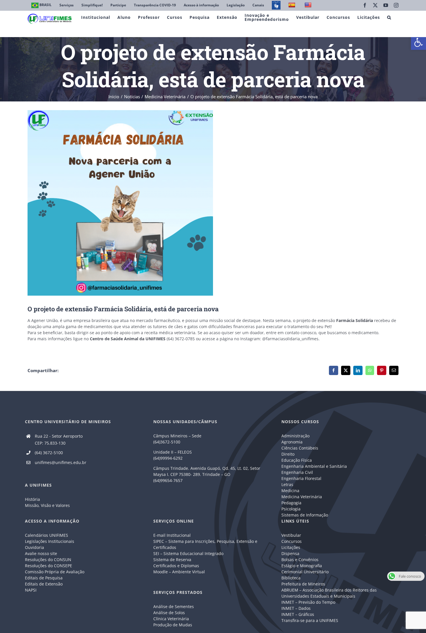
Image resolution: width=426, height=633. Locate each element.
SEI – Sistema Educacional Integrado (188, 553)
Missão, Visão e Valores (47, 505)
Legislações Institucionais (49, 541)
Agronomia (292, 442)
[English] (309, 5)
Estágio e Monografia (301, 565)
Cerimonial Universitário (305, 571)
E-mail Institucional (172, 535)
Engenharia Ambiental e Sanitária (314, 466)
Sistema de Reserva (172, 559)
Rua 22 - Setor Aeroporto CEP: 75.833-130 (59, 439)
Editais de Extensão (44, 584)
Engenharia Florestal (301, 478)
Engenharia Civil (297, 472)
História (32, 499)
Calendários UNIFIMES (46, 535)
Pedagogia (291, 502)
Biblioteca (291, 578)
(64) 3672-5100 (49, 452)
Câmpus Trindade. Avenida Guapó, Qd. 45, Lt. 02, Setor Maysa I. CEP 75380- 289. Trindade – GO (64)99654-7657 (206, 474)
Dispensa (290, 553)
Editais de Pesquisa (44, 578)
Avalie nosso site (41, 553)
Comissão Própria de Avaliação (54, 571)
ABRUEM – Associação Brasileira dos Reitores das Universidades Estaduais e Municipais (329, 593)
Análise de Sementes (173, 606)
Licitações (290, 547)
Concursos (291, 541)
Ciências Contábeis (299, 448)
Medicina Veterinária (301, 496)
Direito (287, 454)
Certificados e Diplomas (176, 565)
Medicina (290, 490)
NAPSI (31, 590)
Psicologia (291, 509)
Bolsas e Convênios (299, 559)
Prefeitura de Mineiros (303, 584)
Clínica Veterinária (171, 618)
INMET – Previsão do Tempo (308, 602)
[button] (418, 42)
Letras (287, 484)
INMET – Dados (296, 608)
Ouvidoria (34, 547)
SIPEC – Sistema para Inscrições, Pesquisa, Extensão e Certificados (205, 544)
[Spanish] (293, 5)
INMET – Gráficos (297, 614)
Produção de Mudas (172, 624)
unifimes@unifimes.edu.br (60, 462)
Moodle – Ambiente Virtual (179, 571)
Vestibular (291, 535)
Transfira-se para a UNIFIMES (309, 620)
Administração (295, 436)
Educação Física (296, 460)
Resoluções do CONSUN (48, 559)
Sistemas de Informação (304, 515)
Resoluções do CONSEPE (48, 565)
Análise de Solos (169, 612)
